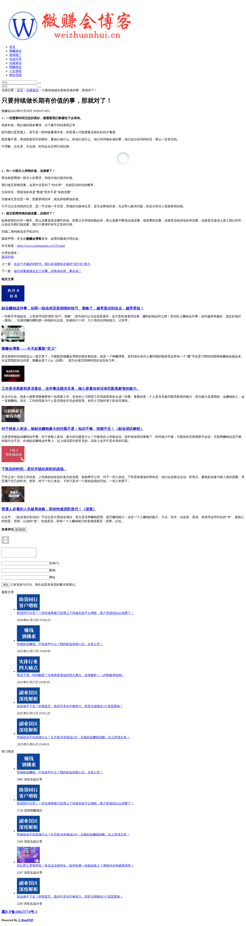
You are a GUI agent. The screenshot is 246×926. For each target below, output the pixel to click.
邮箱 (52, 570)
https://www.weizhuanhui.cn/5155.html (41, 245)
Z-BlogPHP (25, 920)
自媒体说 (15, 63)
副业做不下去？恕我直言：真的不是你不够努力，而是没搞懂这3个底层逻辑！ (70, 706)
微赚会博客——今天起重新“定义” (29, 349)
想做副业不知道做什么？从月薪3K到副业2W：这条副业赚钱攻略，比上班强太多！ (73, 737)
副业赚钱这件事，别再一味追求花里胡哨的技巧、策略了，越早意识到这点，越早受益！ (73, 308)
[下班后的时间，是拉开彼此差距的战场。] (13, 461)
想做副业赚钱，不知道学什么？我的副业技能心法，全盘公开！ (60, 644)
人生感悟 (15, 71)
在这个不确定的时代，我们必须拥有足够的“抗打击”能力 (52, 264)
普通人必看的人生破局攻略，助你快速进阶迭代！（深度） (49, 509)
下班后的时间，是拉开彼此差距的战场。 (34, 469)
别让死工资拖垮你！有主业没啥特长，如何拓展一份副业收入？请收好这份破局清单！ (75, 865)
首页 (12, 47)
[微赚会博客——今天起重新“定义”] (13, 340)
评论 (5, 584)
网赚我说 (15, 67)
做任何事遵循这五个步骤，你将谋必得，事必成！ (47, 271)
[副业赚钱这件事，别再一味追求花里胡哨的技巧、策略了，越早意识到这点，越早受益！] (13, 300)
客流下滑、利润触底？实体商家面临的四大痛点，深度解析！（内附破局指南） (71, 675)
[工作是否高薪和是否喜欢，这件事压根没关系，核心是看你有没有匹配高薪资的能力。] (13, 380)
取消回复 (20, 529)
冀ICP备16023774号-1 (19, 912)
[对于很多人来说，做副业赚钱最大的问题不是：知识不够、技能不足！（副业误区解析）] (13, 421)
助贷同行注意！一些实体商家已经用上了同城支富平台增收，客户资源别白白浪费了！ (75, 613)
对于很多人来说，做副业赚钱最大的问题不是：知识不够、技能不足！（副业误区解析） (73, 429)
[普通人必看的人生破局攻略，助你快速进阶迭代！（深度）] (13, 501)
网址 (52, 577)
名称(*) (54, 563)
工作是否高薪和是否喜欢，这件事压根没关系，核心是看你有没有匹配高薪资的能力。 (71, 389)
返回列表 (8, 256)
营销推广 (15, 55)
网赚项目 (15, 51)
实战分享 (15, 59)
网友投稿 (15, 75)
